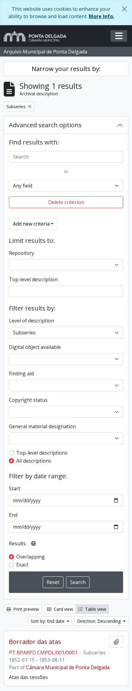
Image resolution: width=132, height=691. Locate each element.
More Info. (101, 16)
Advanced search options (45, 125)
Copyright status (28, 400)
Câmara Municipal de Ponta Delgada (68, 667)
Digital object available (35, 347)
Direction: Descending (99, 621)
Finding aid (21, 373)
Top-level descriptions (42, 452)
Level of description (31, 320)
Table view (95, 609)
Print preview (25, 609)
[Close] (124, 9)
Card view (62, 609)
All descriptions (33, 460)
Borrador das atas (35, 642)
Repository (21, 253)
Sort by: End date (48, 621)
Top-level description (33, 279)
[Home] (37, 36)
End (13, 514)
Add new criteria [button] (31, 223)
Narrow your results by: (66, 69)
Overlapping (30, 556)
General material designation (42, 426)
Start (14, 488)
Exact (22, 564)
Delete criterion (66, 202)
